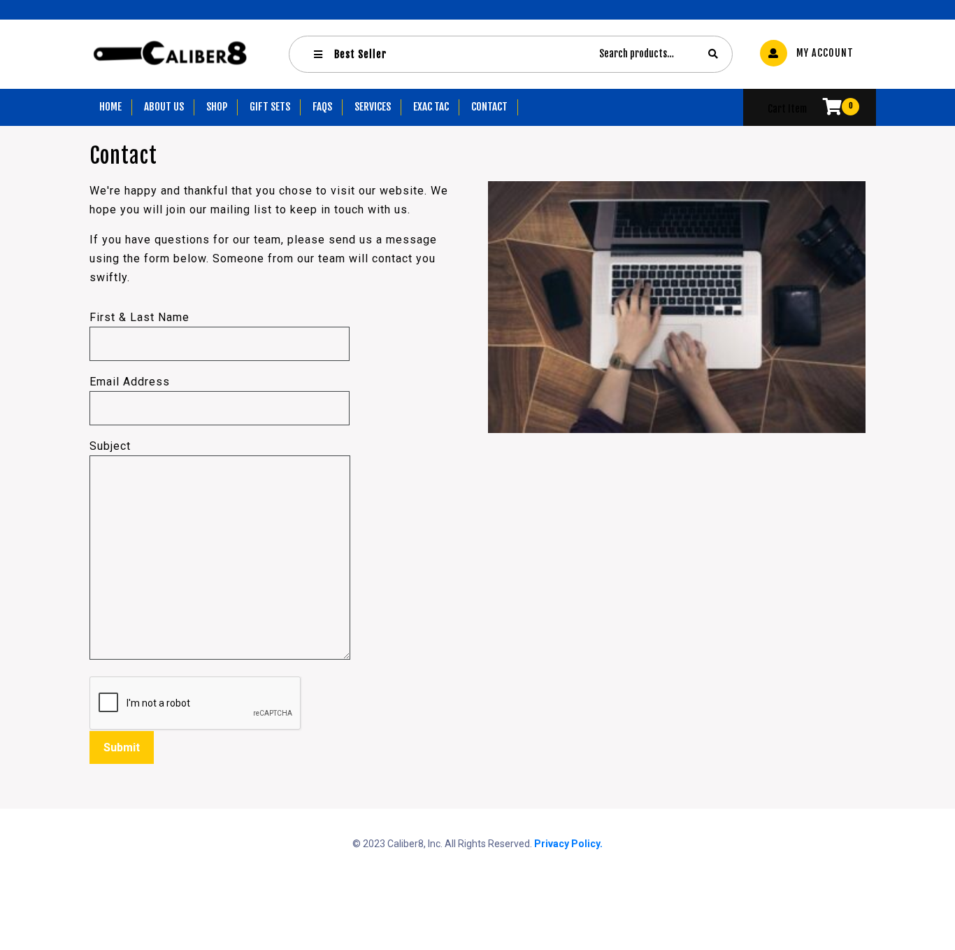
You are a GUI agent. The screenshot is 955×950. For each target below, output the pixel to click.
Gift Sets (270, 106)
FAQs (322, 106)
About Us (164, 106)
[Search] (713, 53)
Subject (110, 446)
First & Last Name (139, 317)
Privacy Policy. (568, 843)
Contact (489, 106)
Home (110, 106)
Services (372, 106)
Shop (216, 106)
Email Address (129, 381)
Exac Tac (431, 106)
